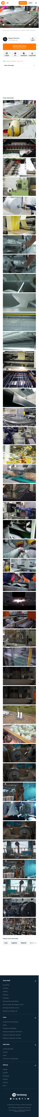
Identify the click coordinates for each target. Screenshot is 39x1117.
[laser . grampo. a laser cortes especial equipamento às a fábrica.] (19, 614)
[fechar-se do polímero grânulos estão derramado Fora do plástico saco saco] (19, 282)
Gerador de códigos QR (10, 1024)
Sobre (4, 1068)
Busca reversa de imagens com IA (13, 1017)
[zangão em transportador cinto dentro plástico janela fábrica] (19, 378)
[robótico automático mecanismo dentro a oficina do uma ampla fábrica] (19, 651)
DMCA (5, 1038)
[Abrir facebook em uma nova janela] (10, 1112)
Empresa (5, 1008)
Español (5, 1086)
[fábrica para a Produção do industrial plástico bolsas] (19, 108)
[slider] (16, 24)
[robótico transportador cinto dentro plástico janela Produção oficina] (19, 633)
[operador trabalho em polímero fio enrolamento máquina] (19, 243)
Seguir (33, 40)
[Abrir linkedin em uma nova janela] (16, 1112)
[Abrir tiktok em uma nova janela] (21, 1112)
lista (5, 956)
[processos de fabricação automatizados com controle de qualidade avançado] (19, 416)
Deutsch (5, 1092)
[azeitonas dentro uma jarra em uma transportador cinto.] (6, 564)
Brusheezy (6, 998)
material (23, 956)
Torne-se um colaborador (10, 1072)
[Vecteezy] (3, 3)
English (5, 1082)
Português (6, 1089)
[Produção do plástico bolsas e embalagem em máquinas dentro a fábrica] (19, 128)
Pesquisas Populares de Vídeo (12, 1051)
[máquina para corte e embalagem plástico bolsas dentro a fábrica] (19, 359)
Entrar (30, 3)
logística (14, 956)
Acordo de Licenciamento (10, 1035)
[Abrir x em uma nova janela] (24, 1112)
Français (5, 1095)
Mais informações (9, 64)
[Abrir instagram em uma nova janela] (13, 1112)
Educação (6, 1011)
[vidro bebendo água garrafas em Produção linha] (19, 939)
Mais (4, 1098)
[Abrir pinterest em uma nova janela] (19, 1112)
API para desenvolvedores (11, 1014)
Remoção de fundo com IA (11, 1021)
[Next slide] (32, 956)
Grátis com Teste (19, 47)
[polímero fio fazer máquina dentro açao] (19, 321)
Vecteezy (5, 1001)
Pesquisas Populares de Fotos (12, 1048)
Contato (5, 1065)
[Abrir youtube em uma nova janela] (27, 1112)
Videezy (5, 1004)
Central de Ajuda (8, 1062)
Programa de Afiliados (9, 1041)
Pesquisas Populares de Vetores (12, 1044)
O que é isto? (20, 61)
